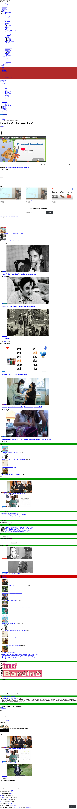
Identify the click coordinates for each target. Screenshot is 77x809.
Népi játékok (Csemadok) (9, 74)
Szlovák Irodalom (8, 48)
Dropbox (11, 782)
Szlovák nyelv (7, 49)
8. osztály (9, 25)
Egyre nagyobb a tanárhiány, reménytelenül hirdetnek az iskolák (17, 530)
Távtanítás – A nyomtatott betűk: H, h (6, 200)
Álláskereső (4, 75)
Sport (6, 18)
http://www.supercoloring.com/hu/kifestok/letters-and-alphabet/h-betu (17, 167)
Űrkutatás (9, 52)
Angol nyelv (7, 21)
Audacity (7, 782)
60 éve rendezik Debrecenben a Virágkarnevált (11, 474)
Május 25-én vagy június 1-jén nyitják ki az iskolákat (12, 593)
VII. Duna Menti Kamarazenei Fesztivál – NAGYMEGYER (14, 459)
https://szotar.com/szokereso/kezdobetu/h (25, 169)
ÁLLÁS (4, 3)
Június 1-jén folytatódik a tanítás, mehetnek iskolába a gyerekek (14, 493)
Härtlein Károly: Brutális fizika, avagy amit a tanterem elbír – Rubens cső (19, 527)
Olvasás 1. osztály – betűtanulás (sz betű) (14, 374)
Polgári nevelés (8, 45)
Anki (12, 790)
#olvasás (13, 216)
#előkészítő (2, 216)
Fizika (6, 24)
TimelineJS (11, 786)
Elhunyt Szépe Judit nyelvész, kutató (12, 529)
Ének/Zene (7, 23)
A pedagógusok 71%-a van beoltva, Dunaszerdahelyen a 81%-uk (22, 407)
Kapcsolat (4, 70)
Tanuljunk (4, 19)
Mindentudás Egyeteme (9, 41)
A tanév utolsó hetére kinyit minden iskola (10, 600)
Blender (11, 793)
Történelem (7, 53)
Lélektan (6, 63)
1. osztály (9, 32)
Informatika (7, 27)
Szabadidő (4, 13)
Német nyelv (7, 42)
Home (3, 67)
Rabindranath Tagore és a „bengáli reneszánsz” (11, 573)
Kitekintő (4, 8)
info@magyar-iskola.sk (9, 720)
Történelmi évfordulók (9, 77)
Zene (3, 65)
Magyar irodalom (8, 29)
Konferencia (4, 9)
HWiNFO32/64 (13, 805)
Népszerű (4, 575)
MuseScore (2, 797)
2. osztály (9, 38)
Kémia (6, 28)
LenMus (1, 795)
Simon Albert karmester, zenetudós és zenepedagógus (18, 306)
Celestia (9, 799)
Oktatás (3, 11)
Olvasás (6, 44)
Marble (1, 801)
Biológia (6, 22)
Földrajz (6, 26)
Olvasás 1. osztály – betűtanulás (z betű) (58, 200)
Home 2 (6, 68)
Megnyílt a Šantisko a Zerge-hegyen (9, 517)
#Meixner (9, 216)
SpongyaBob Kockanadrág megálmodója (10, 452)
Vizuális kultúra (8, 55)
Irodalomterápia (8, 12)
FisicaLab (10, 803)
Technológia (4, 56)
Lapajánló (7, 17)
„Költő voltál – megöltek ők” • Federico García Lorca (19, 274)
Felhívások (4, 5)
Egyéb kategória (5, 4)
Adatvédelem (4, 71)
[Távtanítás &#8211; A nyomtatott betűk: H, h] (12, 193)
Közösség (4, 10)
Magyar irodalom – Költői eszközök (9, 507)
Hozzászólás (4, 577)
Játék (6, 15)
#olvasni (16, 216)
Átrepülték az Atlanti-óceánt (7, 559)
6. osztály (9, 34)
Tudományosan (5, 57)
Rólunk (3, 69)
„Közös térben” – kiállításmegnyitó (9, 467)
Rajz (6, 46)
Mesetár (3, 72)
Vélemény (4, 60)
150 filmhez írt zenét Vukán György (9, 698)
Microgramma (28, 807)
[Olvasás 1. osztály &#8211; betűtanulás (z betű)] (64, 193)
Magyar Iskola (17, 807)
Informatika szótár (8, 78)
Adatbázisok (7, 58)
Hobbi (6, 14)
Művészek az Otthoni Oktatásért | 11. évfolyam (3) (13, 233)
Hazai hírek (4, 7)
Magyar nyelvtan (8, 31)
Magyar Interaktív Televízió (8, 696)
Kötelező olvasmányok (11, 30)
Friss (3, 576)
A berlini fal (6, 338)
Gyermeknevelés (8, 62)
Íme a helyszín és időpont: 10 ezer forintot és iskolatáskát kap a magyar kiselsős (26, 439)
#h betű (6, 216)
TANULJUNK (4, 76)
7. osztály (9, 35)
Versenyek (4, 64)
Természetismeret (8, 50)
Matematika (7, 37)
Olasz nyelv (7, 43)
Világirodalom (7, 54)
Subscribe (49, 212)
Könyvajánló (7, 16)
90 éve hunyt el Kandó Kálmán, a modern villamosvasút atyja (15, 240)
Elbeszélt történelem (8, 59)
